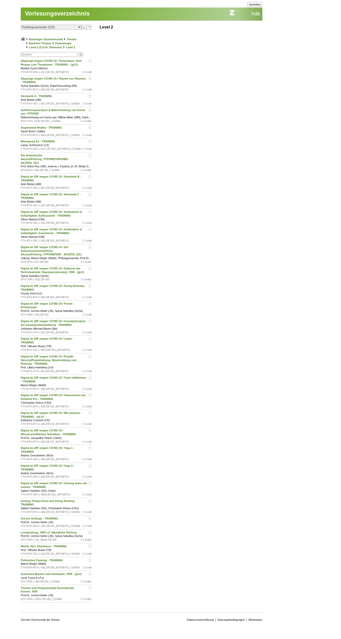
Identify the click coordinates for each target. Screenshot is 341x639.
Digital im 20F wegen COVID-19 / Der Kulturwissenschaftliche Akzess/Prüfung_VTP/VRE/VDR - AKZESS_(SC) (52, 251)
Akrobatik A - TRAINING (37, 96)
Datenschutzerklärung (200, 619)
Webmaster (255, 619)
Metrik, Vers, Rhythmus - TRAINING (44, 546)
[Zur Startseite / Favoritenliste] (23, 39)
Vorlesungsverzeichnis (57, 13)
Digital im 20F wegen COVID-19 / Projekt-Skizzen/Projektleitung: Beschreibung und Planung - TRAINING (48, 360)
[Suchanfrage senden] (81, 54)
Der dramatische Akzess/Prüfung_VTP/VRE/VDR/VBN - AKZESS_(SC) (45, 159)
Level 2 (70, 47)
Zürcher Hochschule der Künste (40, 619)
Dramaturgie (63, 43)
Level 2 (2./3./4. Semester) (45, 47)
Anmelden (255, 4)
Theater (72, 39)
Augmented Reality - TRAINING (42, 127)
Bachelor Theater (40, 43)
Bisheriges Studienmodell (46, 39)
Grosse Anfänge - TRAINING (40, 518)
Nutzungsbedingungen (231, 619)
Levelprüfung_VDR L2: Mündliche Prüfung (49, 532)
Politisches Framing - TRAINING (42, 560)
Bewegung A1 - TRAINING (38, 141)
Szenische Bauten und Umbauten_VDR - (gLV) (51, 573)
